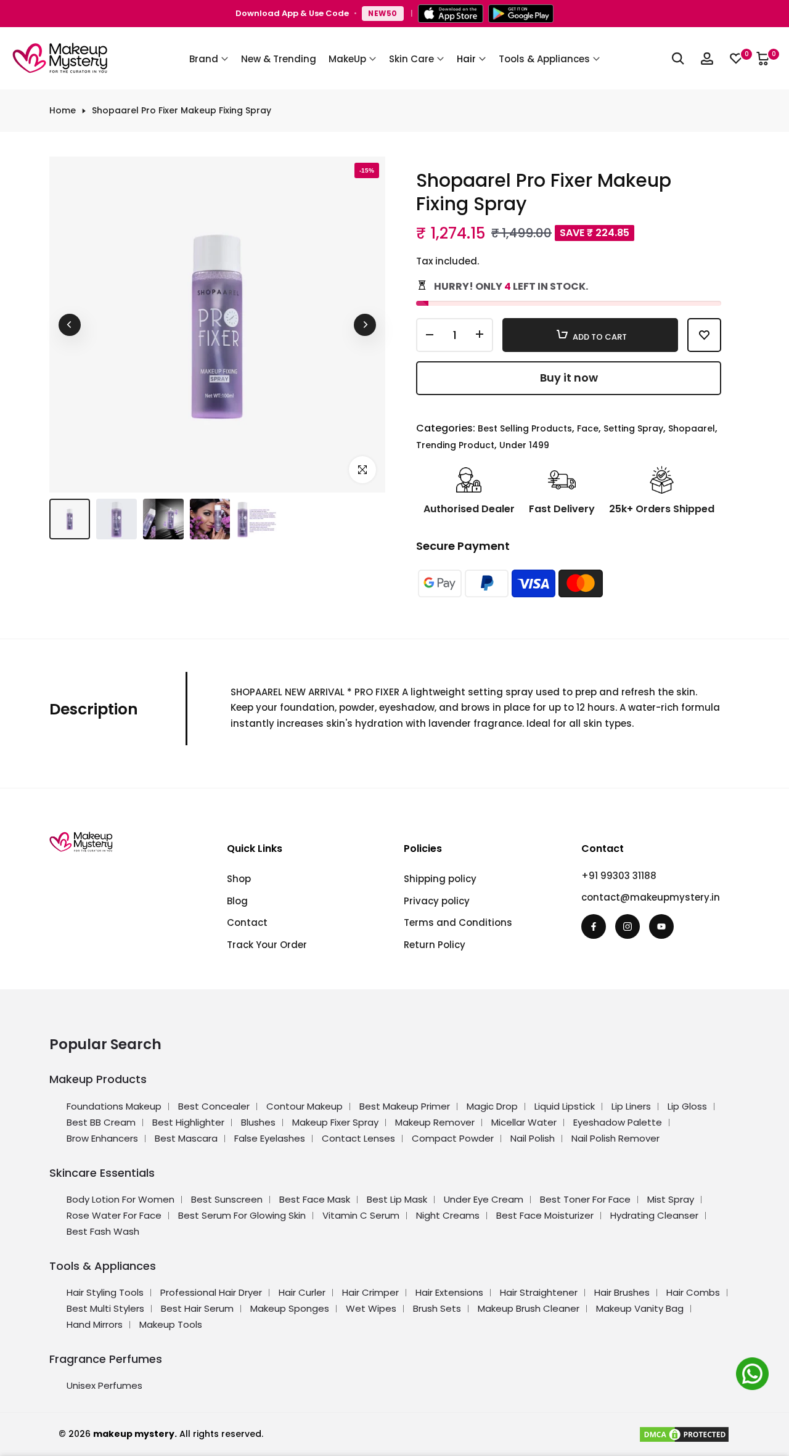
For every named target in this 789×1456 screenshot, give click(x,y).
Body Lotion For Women (120, 1199)
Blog (237, 900)
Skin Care (411, 58)
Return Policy (434, 944)
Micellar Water (524, 1122)
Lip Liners (631, 1106)
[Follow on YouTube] (661, 926)
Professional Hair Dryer (211, 1292)
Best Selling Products (525, 428)
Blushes (258, 1122)
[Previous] (70, 325)
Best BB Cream (101, 1122)
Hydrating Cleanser (654, 1215)
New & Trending (278, 58)
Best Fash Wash (103, 1231)
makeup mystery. (135, 1434)
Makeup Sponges (289, 1308)
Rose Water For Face (114, 1215)
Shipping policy (440, 878)
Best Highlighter (188, 1122)
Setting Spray (633, 428)
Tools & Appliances (544, 58)
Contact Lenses (358, 1138)
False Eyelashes (269, 1138)
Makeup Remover (435, 1122)
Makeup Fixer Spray (335, 1122)
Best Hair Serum (197, 1308)
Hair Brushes (622, 1292)
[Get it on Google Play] (521, 13)
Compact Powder (453, 1138)
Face (588, 428)
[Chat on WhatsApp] (754, 1375)
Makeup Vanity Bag (640, 1308)
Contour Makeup (304, 1106)
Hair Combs (693, 1292)
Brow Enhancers (102, 1138)
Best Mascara (186, 1138)
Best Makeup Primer (404, 1106)
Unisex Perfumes (104, 1385)
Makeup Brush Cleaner (528, 1308)
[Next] (365, 325)
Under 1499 (524, 445)
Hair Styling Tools (105, 1292)
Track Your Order (267, 944)
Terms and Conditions (458, 922)
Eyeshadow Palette (617, 1122)
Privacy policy (437, 900)
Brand (203, 58)
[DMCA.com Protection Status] (684, 1434)
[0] (736, 58)
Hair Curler (302, 1292)
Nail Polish (532, 1138)
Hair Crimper (370, 1292)
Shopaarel (691, 428)
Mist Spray (670, 1199)
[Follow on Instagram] (627, 926)
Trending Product (455, 445)
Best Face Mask (314, 1199)
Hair (466, 58)
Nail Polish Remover (615, 1138)
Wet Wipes (371, 1308)
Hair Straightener (539, 1292)
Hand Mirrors (95, 1324)
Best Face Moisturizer (545, 1215)
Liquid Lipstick (564, 1106)
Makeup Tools (170, 1324)
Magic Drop (492, 1106)
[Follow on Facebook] (593, 926)
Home (62, 110)
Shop (239, 878)
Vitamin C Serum (360, 1215)
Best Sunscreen (227, 1199)
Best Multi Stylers (105, 1308)
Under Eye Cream (483, 1199)
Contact (247, 922)
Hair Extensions (449, 1292)
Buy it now (569, 377)
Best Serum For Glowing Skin (242, 1215)
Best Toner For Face (585, 1199)
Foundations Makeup (114, 1106)
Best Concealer (214, 1106)
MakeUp (347, 58)
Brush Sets (437, 1308)
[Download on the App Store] (450, 13)
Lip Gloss (687, 1106)
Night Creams (448, 1215)
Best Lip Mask (397, 1199)
